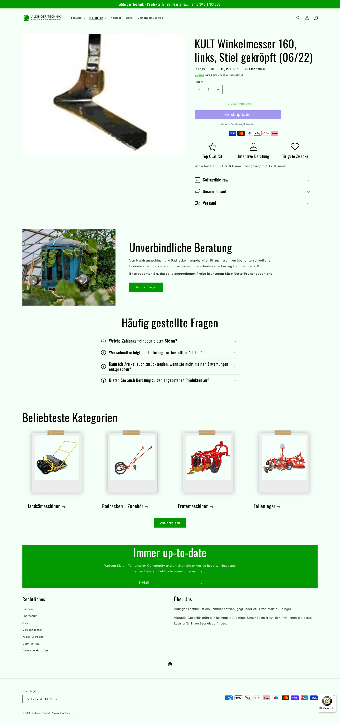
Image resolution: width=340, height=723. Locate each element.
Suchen (27, 609)
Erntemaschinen (193, 506)
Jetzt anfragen (146, 287)
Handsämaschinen (43, 506)
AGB (25, 622)
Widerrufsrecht (32, 636)
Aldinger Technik (41, 713)
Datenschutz (31, 643)
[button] (77, 18)
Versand (199, 75)
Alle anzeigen (170, 523)
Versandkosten (32, 630)
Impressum (29, 616)
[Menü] (333, 696)
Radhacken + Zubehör (122, 506)
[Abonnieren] (201, 582)
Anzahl (199, 81)
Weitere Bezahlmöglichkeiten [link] (238, 124)
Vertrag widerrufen (35, 650)
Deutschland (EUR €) (39, 699)
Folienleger (264, 506)
